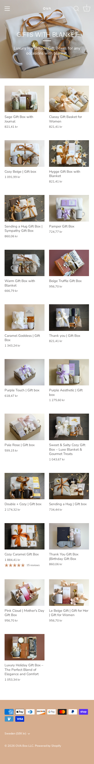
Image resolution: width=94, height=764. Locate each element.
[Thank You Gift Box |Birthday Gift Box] (69, 536)
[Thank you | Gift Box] (69, 317)
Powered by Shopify (48, 746)
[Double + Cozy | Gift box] (24, 486)
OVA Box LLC (25, 746)
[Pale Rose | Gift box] (24, 427)
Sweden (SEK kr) (15, 734)
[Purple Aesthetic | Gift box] (69, 372)
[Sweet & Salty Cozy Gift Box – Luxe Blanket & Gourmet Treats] (69, 427)
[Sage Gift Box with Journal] (24, 99)
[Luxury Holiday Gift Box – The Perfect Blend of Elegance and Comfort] (24, 647)
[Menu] (7, 9)
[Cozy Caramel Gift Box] (24, 536)
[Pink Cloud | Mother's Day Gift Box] (24, 592)
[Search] (76, 9)
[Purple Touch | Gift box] (24, 372)
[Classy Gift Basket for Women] (69, 99)
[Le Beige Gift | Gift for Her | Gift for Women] (69, 592)
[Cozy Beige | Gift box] (24, 153)
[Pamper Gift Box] (69, 208)
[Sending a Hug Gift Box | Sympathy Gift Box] (24, 208)
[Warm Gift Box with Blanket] (24, 263)
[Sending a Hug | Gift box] (69, 486)
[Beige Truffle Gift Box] (69, 263)
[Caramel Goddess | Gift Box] (24, 317)
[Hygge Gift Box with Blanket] (69, 153)
